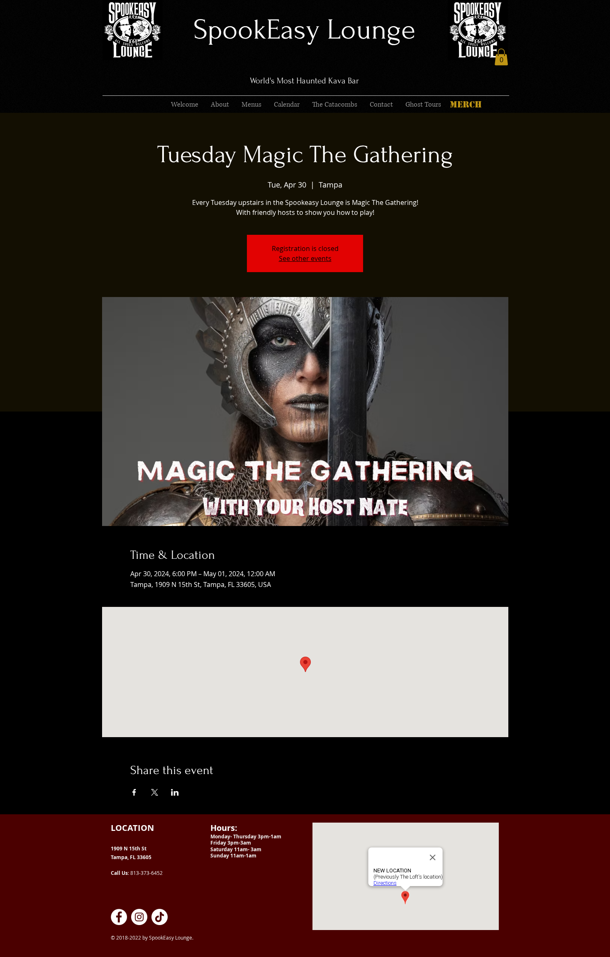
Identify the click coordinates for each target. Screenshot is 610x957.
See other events (305, 258)
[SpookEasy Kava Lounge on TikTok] (159, 917)
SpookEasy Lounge (304, 30)
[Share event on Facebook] (134, 792)
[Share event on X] (155, 792)
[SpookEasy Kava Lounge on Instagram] (139, 917)
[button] (501, 57)
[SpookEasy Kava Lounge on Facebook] (119, 917)
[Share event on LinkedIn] (175, 792)
